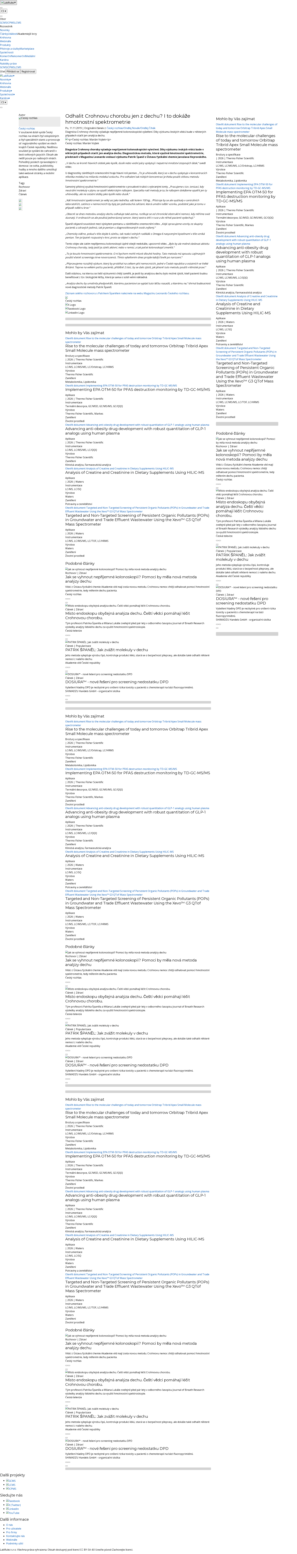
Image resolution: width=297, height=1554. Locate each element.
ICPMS (11, 22)
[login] (1, 107)
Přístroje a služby (10, 48)
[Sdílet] (69, 598)
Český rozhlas (27, 128)
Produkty (5, 45)
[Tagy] (66, 598)
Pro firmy (11, 1532)
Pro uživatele (13, 1528)
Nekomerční (18, 56)
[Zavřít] (1, 16)
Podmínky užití (14, 1543)
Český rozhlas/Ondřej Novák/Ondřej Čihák (131, 128)
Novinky (5, 30)
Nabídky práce (8, 63)
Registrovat (28, 71)
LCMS (18, 22)
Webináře (5, 41)
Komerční (5, 56)
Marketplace (27, 48)
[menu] (1, 7)
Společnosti (6, 52)
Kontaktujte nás (15, 1536)
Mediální (30, 56)
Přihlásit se (12, 71)
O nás (9, 1525)
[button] (39, 201)
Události (12, 34)
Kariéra (4, 60)
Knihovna (5, 37)
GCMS (3, 22)
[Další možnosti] (66, 602)
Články (4, 34)
